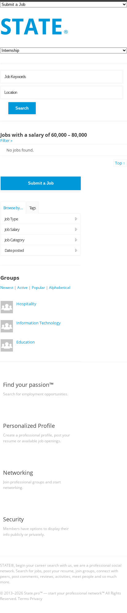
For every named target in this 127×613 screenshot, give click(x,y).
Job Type (11, 219)
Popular (38, 287)
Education (25, 342)
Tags (32, 208)
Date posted (14, 250)
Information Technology (38, 323)
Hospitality (26, 303)
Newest (6, 287)
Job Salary (12, 229)
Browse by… (13, 208)
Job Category (14, 240)
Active (22, 287)
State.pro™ (33, 592)
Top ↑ (120, 163)
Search (22, 108)
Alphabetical (59, 287)
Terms (23, 598)
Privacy (36, 598)
